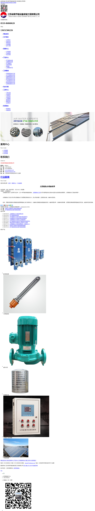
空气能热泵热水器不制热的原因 (13, 209)
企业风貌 (8, 44)
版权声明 (35, 465)
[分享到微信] (10, 205)
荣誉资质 (8, 42)
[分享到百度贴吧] (2, 205)
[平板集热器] (15, 456)
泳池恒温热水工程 (10, 83)
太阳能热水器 (9, 61)
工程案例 (6, 70)
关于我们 (6, 37)
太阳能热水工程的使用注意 (16, 213)
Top (1, 470)
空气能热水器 (9, 60)
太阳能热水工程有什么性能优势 (17, 219)
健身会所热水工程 (10, 77)
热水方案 (6, 86)
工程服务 (8, 98)
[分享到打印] (12, 205)
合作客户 (8, 102)
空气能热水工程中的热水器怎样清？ (18, 216)
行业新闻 (8, 53)
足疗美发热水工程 (10, 79)
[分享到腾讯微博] (9, 205)
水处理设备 (9, 64)
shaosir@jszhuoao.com (10, 171)
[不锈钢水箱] (20, 393)
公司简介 (8, 39)
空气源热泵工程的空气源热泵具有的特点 (19, 221)
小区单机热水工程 (10, 80)
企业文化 (8, 41)
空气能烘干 (9, 63)
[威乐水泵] (29, 366)
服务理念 (8, 101)
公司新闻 (8, 51)
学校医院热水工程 (10, 76)
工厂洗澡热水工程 (10, 75)
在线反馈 (8, 110)
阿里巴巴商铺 (12, 2)
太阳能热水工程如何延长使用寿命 (18, 218)
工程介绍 (8, 92)
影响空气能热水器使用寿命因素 (17, 225)
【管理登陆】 (16, 468)
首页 (9, 183)
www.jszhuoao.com (9, 170)
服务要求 (8, 100)
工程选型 (8, 97)
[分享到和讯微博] (4, 205)
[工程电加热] (24, 312)
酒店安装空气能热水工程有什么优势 (18, 222)
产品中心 (6, 57)
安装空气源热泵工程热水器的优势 (13, 208)
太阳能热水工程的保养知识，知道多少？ (19, 224)
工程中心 (6, 89)
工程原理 (8, 94)
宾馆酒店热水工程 (10, 73)
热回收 (7, 66)
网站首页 (3, 2)
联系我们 (6, 106)
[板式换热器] (24, 273)
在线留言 (7, 2)
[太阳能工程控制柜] (26, 436)
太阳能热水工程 (37, 192)
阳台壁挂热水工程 (10, 82)
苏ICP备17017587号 (28, 465)
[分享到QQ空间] (6, 205)
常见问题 (8, 54)
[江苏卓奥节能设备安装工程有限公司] (20, 17)
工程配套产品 (9, 67)
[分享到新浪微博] (7, 205)
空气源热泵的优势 (14, 215)
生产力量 (8, 45)
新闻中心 (6, 48)
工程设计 (8, 95)
